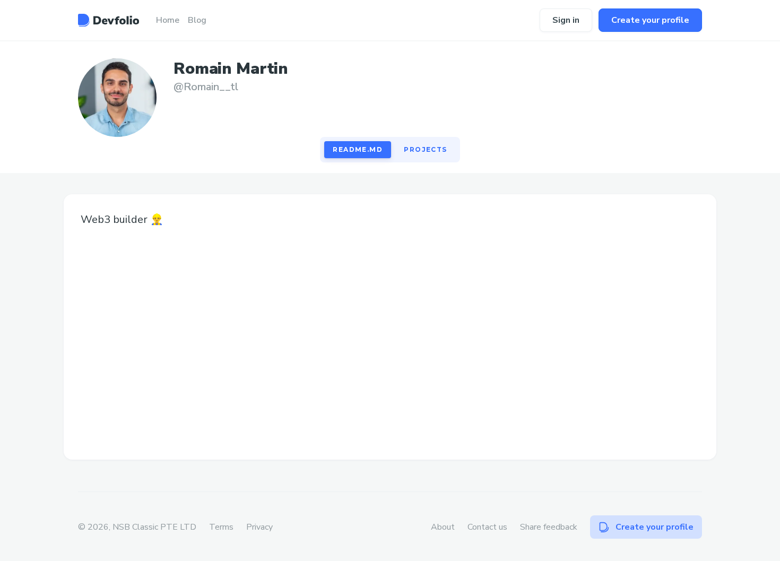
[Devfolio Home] (108, 20)
